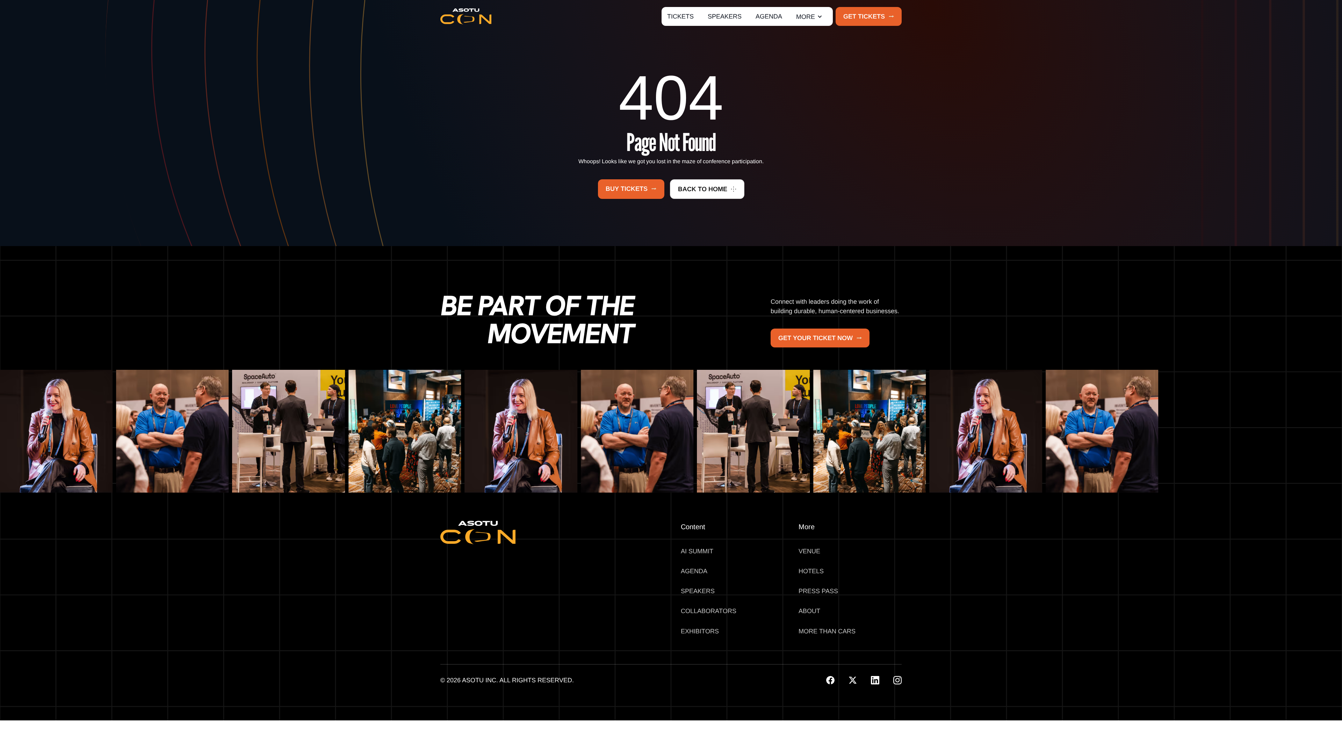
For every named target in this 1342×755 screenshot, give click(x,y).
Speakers (698, 591)
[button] (809, 16)
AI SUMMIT (697, 551)
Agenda (694, 571)
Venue (809, 551)
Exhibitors (700, 631)
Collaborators (708, 610)
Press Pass (818, 591)
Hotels (811, 571)
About (809, 610)
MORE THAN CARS (827, 631)
